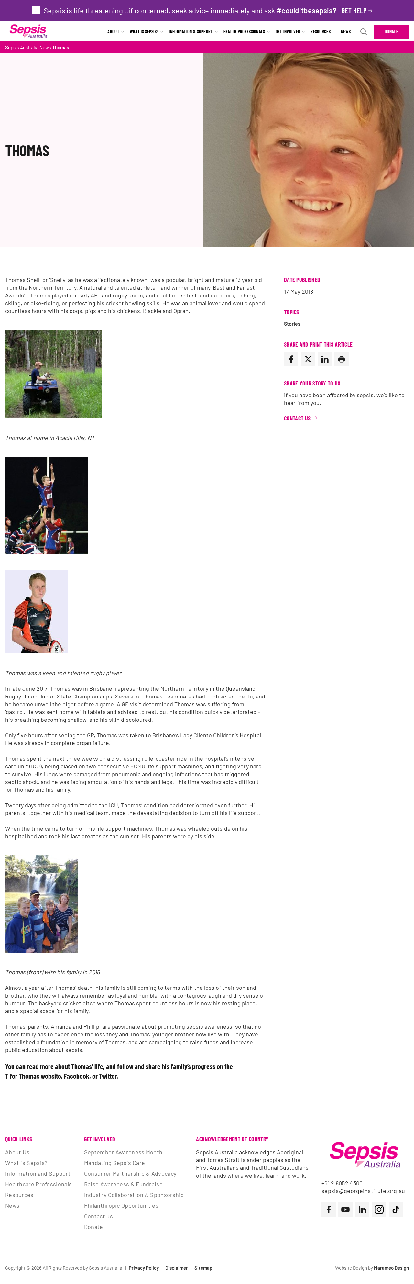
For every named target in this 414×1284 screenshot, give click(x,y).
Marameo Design (391, 1268)
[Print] (341, 359)
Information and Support (38, 1173)
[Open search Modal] (363, 32)
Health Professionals (244, 31)
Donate (391, 31)
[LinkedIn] (325, 359)
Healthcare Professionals (38, 1184)
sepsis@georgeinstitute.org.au (363, 1190)
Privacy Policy (144, 1268)
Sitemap (203, 1268)
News (346, 31)
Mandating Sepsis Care (114, 1162)
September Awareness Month (123, 1152)
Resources (320, 31)
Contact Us (297, 418)
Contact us (98, 1216)
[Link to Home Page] (28, 32)
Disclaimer (176, 1268)
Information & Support (191, 31)
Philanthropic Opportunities (121, 1205)
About (113, 31)
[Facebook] (291, 359)
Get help (354, 10)
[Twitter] (308, 359)
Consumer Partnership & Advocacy (130, 1173)
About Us (17, 1152)
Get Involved (288, 31)
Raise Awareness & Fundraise (123, 1184)
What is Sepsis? (144, 31)
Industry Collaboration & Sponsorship (134, 1194)
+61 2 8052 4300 (342, 1183)
